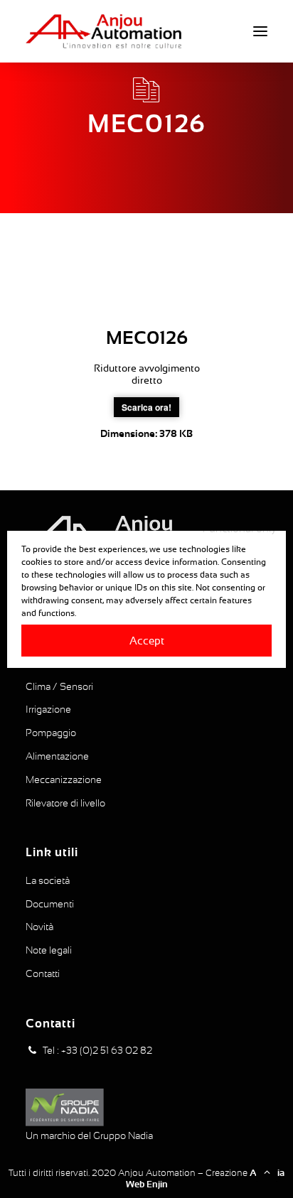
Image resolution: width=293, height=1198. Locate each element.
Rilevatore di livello (65, 803)
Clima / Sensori (59, 686)
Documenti (50, 904)
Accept (146, 640)
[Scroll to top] (266, 1171)
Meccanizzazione (64, 779)
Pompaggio (51, 732)
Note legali (49, 950)
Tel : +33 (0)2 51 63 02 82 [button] (97, 1050)
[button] (260, 31)
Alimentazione (57, 756)
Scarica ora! (146, 407)
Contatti (43, 973)
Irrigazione (48, 709)
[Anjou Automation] (103, 31)
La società (48, 880)
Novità (39, 926)
